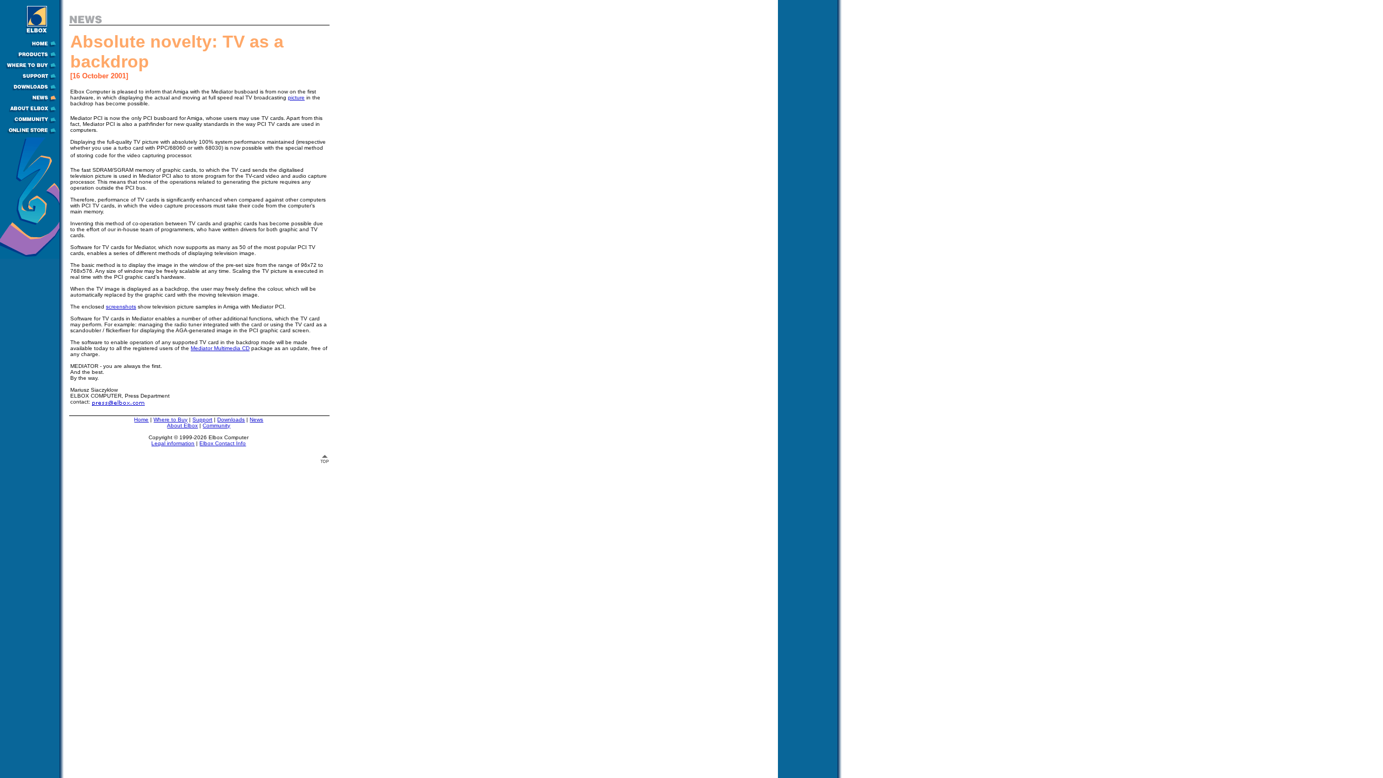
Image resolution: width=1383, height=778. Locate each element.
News (256, 419)
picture (296, 97)
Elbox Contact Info (222, 443)
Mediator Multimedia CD (220, 348)
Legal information (172, 443)
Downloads (231, 419)
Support (202, 419)
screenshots (121, 307)
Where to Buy (170, 419)
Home (141, 419)
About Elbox (182, 425)
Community (216, 425)
